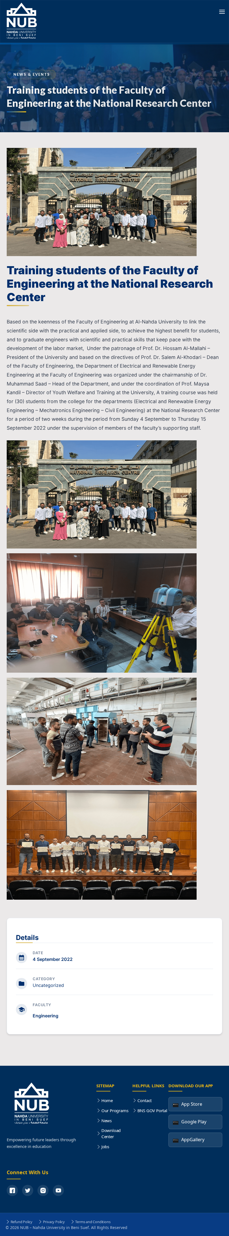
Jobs (105, 1146)
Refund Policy (21, 1221)
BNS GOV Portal (152, 1110)
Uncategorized (48, 985)
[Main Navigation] (222, 12)
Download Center (111, 1134)
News (106, 1120)
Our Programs (114, 1110)
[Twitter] (27, 1190)
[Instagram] (43, 1190)
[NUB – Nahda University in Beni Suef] (23, 21)
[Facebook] (12, 1190)
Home (107, 1100)
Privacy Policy (54, 1221)
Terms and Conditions (92, 1221)
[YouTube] (58, 1190)
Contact (144, 1100)
